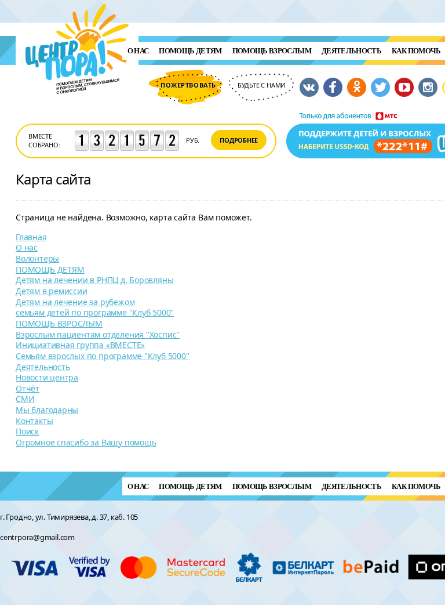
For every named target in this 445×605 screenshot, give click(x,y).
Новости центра (47, 377)
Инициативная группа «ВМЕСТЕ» (80, 344)
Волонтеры (37, 258)
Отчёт (27, 388)
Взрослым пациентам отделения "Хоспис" (98, 334)
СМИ (25, 398)
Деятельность (351, 50)
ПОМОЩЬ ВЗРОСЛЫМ (271, 50)
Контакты (34, 420)
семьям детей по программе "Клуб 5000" (95, 312)
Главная (31, 236)
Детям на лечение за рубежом (75, 301)
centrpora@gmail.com (37, 537)
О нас (138, 50)
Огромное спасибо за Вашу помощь (86, 442)
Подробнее (239, 140)
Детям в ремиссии (51, 290)
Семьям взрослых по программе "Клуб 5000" (102, 355)
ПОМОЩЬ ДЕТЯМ (190, 50)
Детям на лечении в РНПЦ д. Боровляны (94, 279)
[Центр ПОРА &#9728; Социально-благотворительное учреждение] (77, 109)
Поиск (27, 431)
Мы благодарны (47, 409)
